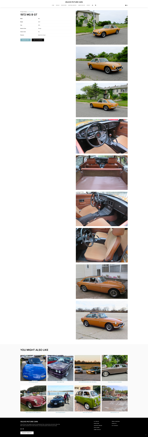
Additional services (98, 425)
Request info (25, 40)
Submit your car (97, 429)
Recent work (96, 423)
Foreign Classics (23, 11)
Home (53, 5)
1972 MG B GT (31, 11)
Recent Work (63, 5)
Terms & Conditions (116, 421)
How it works (96, 427)
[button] (57, 5)
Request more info (27, 432)
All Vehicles (96, 421)
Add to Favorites (38, 40)
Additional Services (72, 5)
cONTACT (88, 5)
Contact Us (114, 423)
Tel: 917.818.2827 (115, 425)
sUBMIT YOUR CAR (81, 5)
